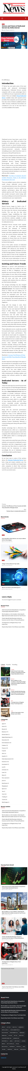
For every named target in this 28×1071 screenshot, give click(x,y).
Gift (3, 753)
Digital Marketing (6, 737)
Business (4, 731)
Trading (12, 669)
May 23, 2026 (8, 889)
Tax (3, 791)
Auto (12, 700)
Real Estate (4, 783)
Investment (4, 764)
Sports (3, 788)
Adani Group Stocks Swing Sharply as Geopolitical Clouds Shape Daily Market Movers (13, 610)
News (3, 775)
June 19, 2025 (8, 541)
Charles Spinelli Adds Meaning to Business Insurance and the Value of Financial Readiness (13, 619)
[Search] (26, 18)
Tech (3, 24)
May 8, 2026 (8, 914)
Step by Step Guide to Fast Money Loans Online (13, 626)
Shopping (4, 786)
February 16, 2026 (9, 988)
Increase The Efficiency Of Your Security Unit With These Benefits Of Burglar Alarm (14, 357)
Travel (3, 799)
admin (4, 30)
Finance (4, 748)
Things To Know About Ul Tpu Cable (10, 563)
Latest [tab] (3, 664)
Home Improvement (6, 758)
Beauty (3, 729)
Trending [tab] (14, 664)
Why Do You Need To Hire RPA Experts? (11, 587)
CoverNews (20, 1067)
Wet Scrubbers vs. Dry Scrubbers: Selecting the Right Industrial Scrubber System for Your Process (14, 614)
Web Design (5, 802)
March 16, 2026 (8, 939)
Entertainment (5, 742)
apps (3, 723)
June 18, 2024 (8, 565)
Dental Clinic (5, 734)
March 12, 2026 (8, 964)
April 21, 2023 (8, 589)
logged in (10, 599)
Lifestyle (4, 769)
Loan (3, 772)
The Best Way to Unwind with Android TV (16, 510)
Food (3, 750)
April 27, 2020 (9, 30)
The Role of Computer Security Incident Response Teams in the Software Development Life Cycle (14, 177)
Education (4, 740)
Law (3, 767)
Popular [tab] (8, 664)
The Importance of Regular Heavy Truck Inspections (11, 623)
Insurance (4, 761)
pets (3, 780)
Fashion (4, 745)
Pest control (5, 777)
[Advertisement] (14, 64)
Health (3, 756)
